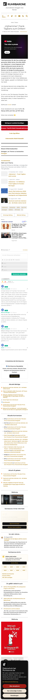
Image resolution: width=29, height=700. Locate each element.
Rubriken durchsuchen (8, 573)
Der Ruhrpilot (6, 402)
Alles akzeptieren (14, 686)
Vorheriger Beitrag (7, 215)
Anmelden (25, 250)
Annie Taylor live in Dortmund (10, 399)
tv (22, 209)
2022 (5, 570)
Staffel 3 (11, 209)
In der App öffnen (14, 133)
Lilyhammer (12, 207)
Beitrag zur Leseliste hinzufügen (14, 123)
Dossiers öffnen (6, 575)
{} (16, 259)
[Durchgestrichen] (8, 260)
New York (23, 207)
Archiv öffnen (14, 563)
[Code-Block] (15, 260)
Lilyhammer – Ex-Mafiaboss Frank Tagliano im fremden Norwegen (17, 183)
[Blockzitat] (13, 260)
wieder (10, 104)
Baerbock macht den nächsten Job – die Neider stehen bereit (15, 388)
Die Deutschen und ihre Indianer (12, 608)
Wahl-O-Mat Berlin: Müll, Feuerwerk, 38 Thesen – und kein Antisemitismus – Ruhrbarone (14, 448)
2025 (11, 567)
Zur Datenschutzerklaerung (10, 682)
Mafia (18, 207)
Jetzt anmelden (14, 376)
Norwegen (4, 209)
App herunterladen (14, 523)
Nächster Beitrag (21, 215)
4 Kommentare (23, 31)
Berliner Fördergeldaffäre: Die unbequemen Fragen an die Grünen (15, 587)
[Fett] (2, 260)
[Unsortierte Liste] (11, 260)
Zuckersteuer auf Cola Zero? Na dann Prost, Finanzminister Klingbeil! (14, 405)
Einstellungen (15, 695)
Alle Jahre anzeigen (7, 577)
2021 (11, 570)
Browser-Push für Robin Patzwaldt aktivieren (14, 128)
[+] (18, 259)
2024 (17, 567)
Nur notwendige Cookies (14, 691)
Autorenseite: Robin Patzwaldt (14, 138)
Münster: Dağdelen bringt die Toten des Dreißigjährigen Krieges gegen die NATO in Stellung (14, 396)
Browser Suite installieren (14, 527)
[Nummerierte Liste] (10, 260)
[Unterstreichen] (6, 260)
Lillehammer (5, 207)
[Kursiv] (4, 260)
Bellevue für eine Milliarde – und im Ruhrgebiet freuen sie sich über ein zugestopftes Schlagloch (15, 409)
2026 (5, 567)
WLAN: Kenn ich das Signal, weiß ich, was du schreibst (15, 539)
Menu (4, 17)
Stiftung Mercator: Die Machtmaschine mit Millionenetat (14, 599)
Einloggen (4, 153)
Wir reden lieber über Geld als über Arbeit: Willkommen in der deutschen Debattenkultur (16, 442)
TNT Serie (17, 209)
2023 (23, 567)
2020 (17, 570)
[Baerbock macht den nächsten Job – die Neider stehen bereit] (4, 200)
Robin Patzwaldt (8, 435)
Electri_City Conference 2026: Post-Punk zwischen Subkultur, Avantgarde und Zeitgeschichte (18, 193)
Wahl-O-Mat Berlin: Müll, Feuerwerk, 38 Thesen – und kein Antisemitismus (15, 391)
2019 (24, 570)
